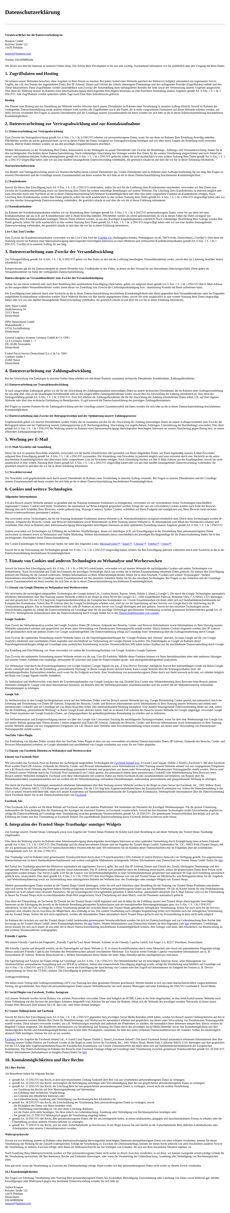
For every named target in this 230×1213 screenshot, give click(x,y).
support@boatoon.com (18, 53)
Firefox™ (153, 543)
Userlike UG (105, 237)
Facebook (80, 794)
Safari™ (127, 543)
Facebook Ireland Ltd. (126, 762)
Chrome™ (140, 543)
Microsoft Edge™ (110, 543)
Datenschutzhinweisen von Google (139, 612)
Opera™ (166, 543)
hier (220, 860)
